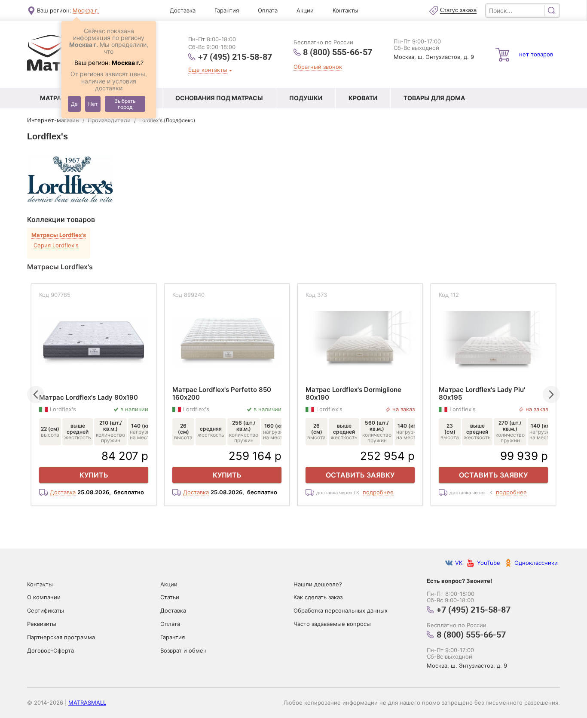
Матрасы (55, 98)
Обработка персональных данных (341, 610)
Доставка (183, 10)
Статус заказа (458, 10)
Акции (305, 10)
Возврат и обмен (183, 650)
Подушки (305, 98)
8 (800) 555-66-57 (337, 52)
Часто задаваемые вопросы (332, 623)
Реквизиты (41, 623)
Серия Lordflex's (56, 245)
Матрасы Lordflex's (58, 235)
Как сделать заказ (318, 597)
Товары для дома (434, 98)
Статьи (169, 597)
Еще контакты (207, 70)
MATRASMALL (87, 702)
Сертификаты (45, 610)
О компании (44, 597)
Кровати (363, 98)
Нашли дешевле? (318, 584)
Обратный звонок (318, 67)
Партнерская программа (61, 637)
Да (74, 104)
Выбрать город (125, 104)
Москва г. (86, 10)
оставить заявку (360, 475)
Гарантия (226, 10)
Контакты (345, 10)
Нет (93, 104)
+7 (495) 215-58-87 (235, 57)
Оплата (268, 10)
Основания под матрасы (219, 98)
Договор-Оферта (50, 650)
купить (93, 475)
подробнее (378, 492)
